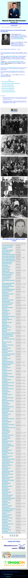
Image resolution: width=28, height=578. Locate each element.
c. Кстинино (22, 35)
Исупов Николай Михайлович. (8, 81)
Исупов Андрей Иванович (8, 289)
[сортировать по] (16, 243)
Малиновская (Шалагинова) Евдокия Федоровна (8, 411)
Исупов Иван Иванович (8, 272)
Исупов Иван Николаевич (8, 257)
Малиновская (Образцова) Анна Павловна (6, 327)
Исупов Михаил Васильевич (14, 21)
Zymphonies (8, 576)
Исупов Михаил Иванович (11, 67)
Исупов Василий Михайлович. (8, 90)
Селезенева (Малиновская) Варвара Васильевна (8, 419)
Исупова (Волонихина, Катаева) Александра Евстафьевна (7, 336)
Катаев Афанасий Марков (8, 256)
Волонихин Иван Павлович (12, 56)
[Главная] (14, 17)
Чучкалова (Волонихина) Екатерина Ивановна (12, 62)
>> (17, 535)
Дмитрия (8, 53)
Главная (2, 27)
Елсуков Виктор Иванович (8, 532)
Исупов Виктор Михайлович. (8, 85)
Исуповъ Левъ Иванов (7, 245)
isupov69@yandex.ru (8, 574)
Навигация (14, 25)
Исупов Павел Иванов (7, 302)
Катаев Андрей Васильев (8, 259)
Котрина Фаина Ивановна (8, 498)
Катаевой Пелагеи (20, 38)
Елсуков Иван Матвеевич (8, 354)
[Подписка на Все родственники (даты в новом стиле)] (2, 537)
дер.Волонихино (15, 71)
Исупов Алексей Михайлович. (8, 86)
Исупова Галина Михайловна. (8, 88)
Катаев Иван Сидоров (7, 250)
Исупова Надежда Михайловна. (8, 91)
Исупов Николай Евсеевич (8, 254)
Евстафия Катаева (19, 37)
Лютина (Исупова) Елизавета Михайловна (11, 83)
